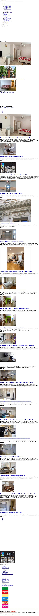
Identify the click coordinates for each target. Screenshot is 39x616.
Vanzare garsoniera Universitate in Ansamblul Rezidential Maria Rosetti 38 (11, 65)
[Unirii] (5, 593)
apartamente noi (6, 11)
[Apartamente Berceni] (5, 596)
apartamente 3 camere (7, 6)
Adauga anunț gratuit (5, 22)
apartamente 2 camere (7, 5)
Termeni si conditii (17, 614)
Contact (5, 614)
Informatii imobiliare (10, 614)
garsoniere (5, 4)
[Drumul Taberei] (5, 603)
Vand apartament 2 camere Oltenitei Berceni (7, 92)
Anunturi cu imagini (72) (4, 107)
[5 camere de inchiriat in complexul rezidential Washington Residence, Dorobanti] (8, 77)
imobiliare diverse (7, 10)
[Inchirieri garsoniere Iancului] (5, 600)
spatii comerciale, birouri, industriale (7, 574)
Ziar (3, 614)
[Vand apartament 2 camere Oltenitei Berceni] (8, 90)
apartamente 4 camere (7, 7)
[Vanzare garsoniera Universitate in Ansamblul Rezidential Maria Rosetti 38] (15, 64)
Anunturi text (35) (10, 107)
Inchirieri (3, 13)
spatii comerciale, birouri (8, 12)
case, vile (5, 8)
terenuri (3, 571)
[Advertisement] (19, 34)
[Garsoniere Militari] (5, 589)
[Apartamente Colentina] (5, 607)
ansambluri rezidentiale (7, 9)
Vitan (1, 609)
